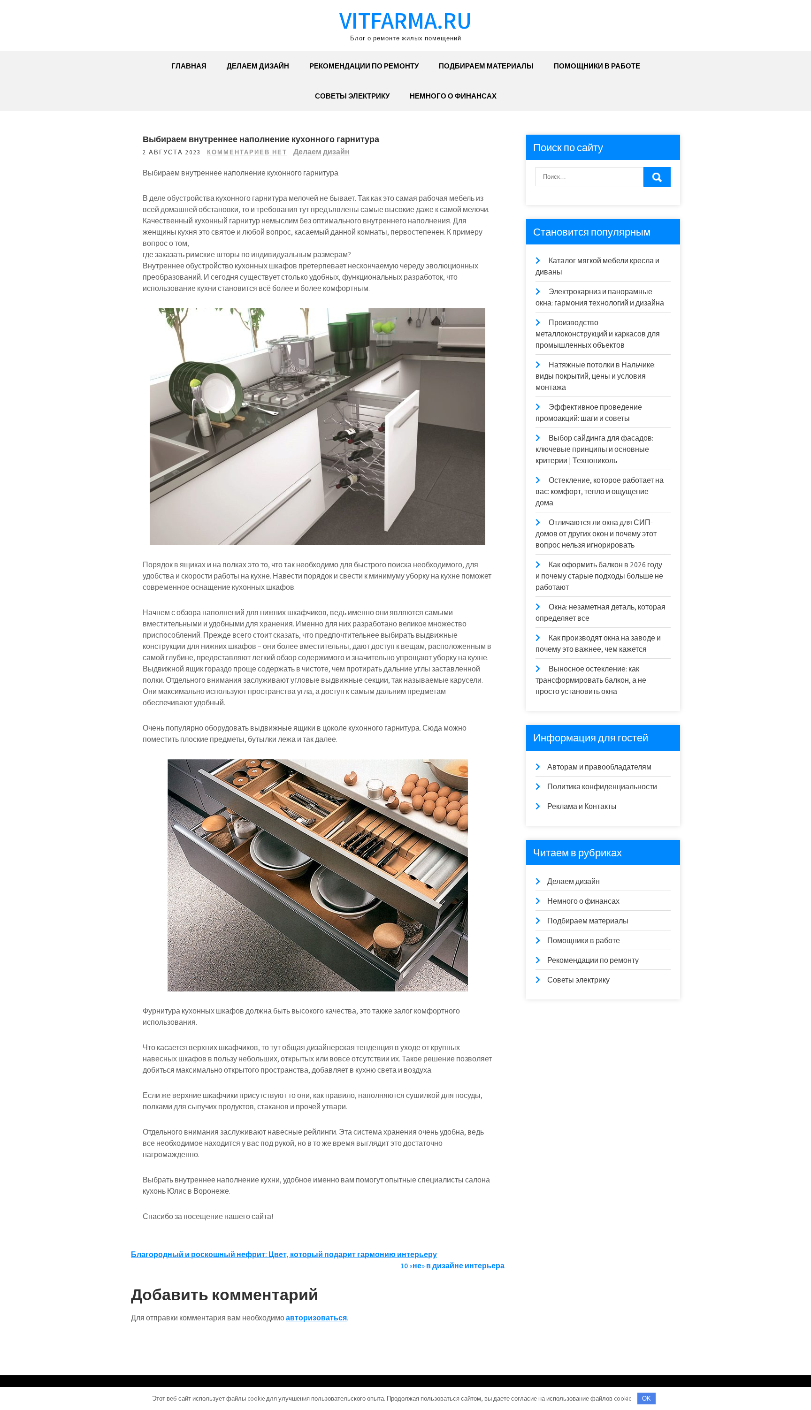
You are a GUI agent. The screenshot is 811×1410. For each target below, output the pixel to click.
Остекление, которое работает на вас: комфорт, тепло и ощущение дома (600, 491)
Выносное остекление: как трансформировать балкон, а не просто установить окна (591, 680)
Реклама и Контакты (582, 806)
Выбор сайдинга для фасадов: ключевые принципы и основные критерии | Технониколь (594, 449)
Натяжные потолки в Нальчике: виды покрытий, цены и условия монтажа (596, 376)
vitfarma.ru (405, 20)
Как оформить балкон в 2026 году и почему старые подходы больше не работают (599, 576)
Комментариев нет (247, 152)
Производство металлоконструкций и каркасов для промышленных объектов (598, 334)
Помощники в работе (597, 65)
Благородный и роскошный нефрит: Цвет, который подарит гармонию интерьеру (284, 1254)
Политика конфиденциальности (602, 787)
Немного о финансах (453, 95)
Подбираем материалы (486, 65)
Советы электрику (352, 95)
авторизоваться (316, 1318)
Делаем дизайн (258, 65)
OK (646, 1398)
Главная (189, 65)
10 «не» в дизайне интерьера (452, 1266)
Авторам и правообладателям (599, 767)
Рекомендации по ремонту (364, 65)
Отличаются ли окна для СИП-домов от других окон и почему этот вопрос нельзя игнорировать (596, 534)
